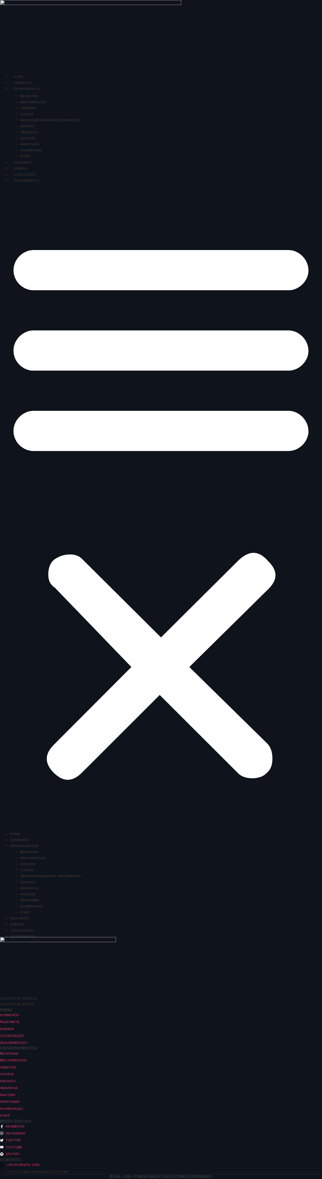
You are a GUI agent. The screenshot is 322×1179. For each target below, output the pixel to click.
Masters (27, 138)
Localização (25, 174)
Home (18, 77)
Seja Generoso (26, 180)
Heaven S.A (29, 132)
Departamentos (27, 89)
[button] (161, 506)
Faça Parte (23, 162)
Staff (25, 156)
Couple (26, 114)
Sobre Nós (23, 83)
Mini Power (29, 144)
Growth (27, 126)
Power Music (31, 150)
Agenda (20, 168)
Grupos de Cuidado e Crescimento (50, 120)
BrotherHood (33, 102)
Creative (27, 108)
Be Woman (29, 96)
